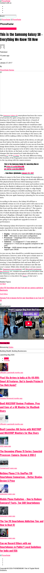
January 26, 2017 (28, 173)
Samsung (6, 115)
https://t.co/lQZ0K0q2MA (15, 166)
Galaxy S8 (14, 115)
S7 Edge (16, 155)
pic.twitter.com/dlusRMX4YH (14, 169)
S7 (7, 155)
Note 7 (25, 276)
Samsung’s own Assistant (12, 269)
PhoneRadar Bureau (7, 70)
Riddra (11, 347)
